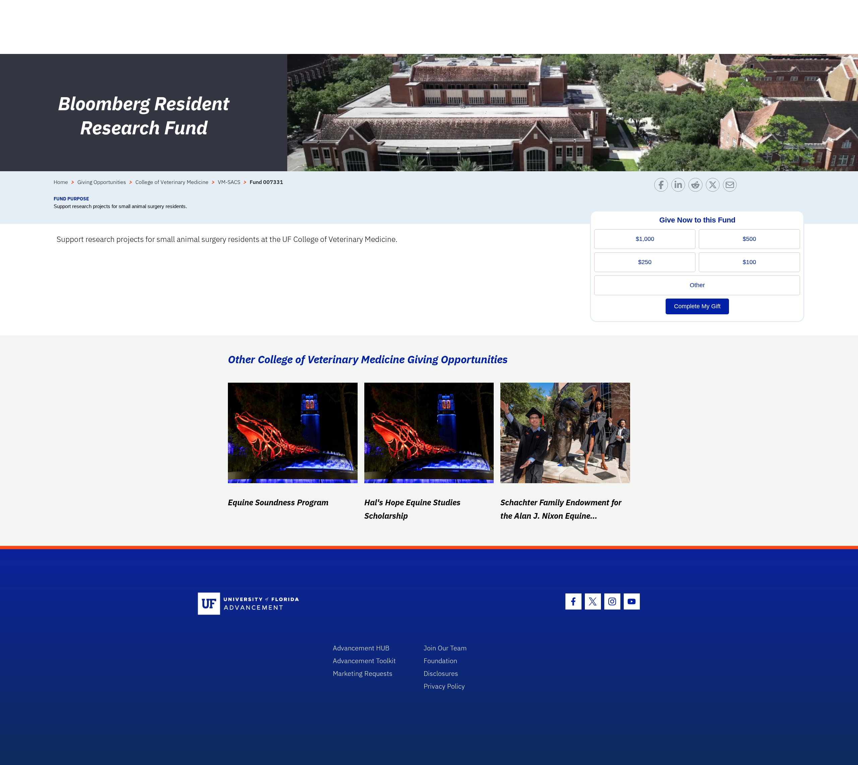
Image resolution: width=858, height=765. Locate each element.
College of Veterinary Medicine (171, 182)
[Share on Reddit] (697, 186)
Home (61, 182)
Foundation (440, 660)
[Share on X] (714, 186)
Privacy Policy (444, 686)
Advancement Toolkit (364, 660)
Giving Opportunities (101, 182)
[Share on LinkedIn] (679, 186)
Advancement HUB (361, 647)
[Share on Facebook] (662, 186)
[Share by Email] (731, 186)
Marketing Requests (362, 673)
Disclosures (441, 673)
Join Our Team (445, 647)
